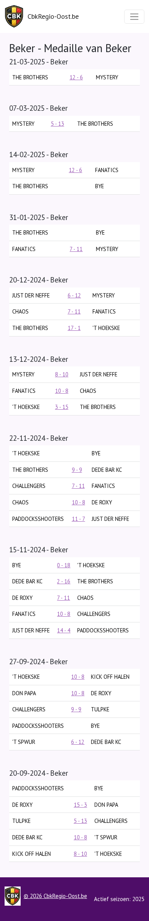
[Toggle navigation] (134, 17)
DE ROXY (102, 502)
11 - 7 (78, 518)
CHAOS (20, 311)
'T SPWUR (23, 741)
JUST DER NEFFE (31, 295)
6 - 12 (74, 295)
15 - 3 (80, 804)
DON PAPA (24, 693)
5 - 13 (57, 123)
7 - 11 (76, 249)
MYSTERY (107, 77)
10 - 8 (61, 390)
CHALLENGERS (28, 485)
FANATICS (106, 170)
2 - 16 (63, 581)
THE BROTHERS (30, 77)
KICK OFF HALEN (110, 676)
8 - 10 (61, 374)
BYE (16, 565)
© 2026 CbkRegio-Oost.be (55, 896)
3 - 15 (61, 406)
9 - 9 (77, 469)
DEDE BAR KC (107, 469)
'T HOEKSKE (106, 328)
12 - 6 (76, 77)
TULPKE (100, 709)
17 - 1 (74, 328)
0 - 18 (63, 565)
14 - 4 (63, 630)
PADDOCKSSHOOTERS (38, 518)
